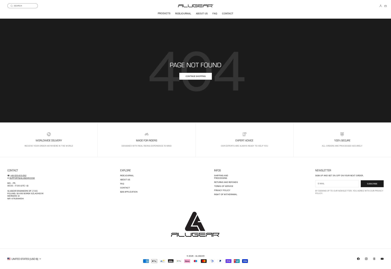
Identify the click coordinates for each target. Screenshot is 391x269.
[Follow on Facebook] (358, 258)
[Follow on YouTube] (382, 258)
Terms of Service (223, 186)
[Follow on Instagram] (366, 258)
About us (202, 13)
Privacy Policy (222, 190)
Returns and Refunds (226, 182)
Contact (227, 13)
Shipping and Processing (221, 176)
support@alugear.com (22, 178)
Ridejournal (183, 13)
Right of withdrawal (225, 194)
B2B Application (128, 192)
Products (164, 13)
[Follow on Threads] (374, 258)
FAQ (214, 13)
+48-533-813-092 (18, 175)
